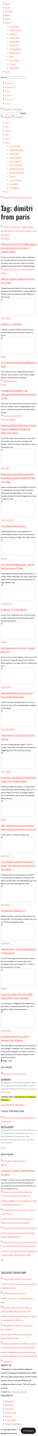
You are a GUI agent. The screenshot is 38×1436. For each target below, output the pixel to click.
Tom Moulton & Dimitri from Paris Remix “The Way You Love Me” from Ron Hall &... (18, 866)
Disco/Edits (14, 41)
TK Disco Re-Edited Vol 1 (13, 910)
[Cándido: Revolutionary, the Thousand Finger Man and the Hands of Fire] (9, 381)
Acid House (14, 26)
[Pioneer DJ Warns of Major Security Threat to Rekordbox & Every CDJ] (19, 1196)
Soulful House (15, 53)
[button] (28, 1431)
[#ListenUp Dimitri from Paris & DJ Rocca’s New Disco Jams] (18, 683)
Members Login (9, 83)
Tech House (14, 60)
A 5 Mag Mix (6, 604)
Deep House (14, 38)
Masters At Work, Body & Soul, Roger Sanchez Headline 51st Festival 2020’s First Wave (19, 429)
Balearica (13, 34)
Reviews (5, 238)
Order (3, 1148)
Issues (4, 273)
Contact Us (8, 103)
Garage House (15, 49)
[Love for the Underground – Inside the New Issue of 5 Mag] (18, 555)
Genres (8, 22)
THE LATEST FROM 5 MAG (13, 1272)
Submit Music (9, 99)
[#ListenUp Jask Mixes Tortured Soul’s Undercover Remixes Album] (18, 768)
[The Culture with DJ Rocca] (18, 516)
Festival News (8, 419)
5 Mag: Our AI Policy (13, 1424)
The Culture (7, 520)
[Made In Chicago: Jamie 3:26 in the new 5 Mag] (17, 269)
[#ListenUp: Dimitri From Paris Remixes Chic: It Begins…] (18, 1027)
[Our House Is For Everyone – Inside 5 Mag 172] (18, 638)
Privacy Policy (10, 1420)
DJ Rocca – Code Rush (11, 324)
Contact (8, 1416)
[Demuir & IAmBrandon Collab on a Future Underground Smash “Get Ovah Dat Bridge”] (19, 1347)
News (7, 4)
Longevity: (6, 1079)
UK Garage (13, 68)
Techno (12, 64)
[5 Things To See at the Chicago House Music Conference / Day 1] (16, 1279)
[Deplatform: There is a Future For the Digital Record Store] (19, 1329)
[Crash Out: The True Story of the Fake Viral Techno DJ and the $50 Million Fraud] (19, 1246)
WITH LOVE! (7, 1126)
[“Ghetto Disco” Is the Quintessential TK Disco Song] (18, 939)
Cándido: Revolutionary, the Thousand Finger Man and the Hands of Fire (18, 394)
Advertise (8, 91)
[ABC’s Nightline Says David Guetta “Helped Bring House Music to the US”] (18, 816)
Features (9, 11)
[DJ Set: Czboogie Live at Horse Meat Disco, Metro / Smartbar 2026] (18, 1228)
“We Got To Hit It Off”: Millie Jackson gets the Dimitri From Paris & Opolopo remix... (19, 248)
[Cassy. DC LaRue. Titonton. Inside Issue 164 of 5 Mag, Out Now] (18, 984)
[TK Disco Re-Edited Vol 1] (18, 901)
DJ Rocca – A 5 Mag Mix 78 (14, 609)
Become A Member (10, 87)
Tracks (8, 7)
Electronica (14, 45)
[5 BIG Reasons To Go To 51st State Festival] (18, 725)
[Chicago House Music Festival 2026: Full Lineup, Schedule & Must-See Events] (19, 1214)
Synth (11, 56)
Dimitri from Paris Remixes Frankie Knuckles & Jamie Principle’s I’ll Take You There (18, 478)
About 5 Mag (8, 95)
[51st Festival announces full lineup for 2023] (18, 353)
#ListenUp (6, 687)
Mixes (7, 15)
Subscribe (9, 1405)
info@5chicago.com (19, 1392)
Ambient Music (15, 30)
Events (8, 19)
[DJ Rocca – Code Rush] (18, 314)
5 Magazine (10, 1401)
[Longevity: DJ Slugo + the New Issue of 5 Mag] (13, 1161)
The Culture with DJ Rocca (13, 526)
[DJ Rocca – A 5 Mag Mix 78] (18, 600)
